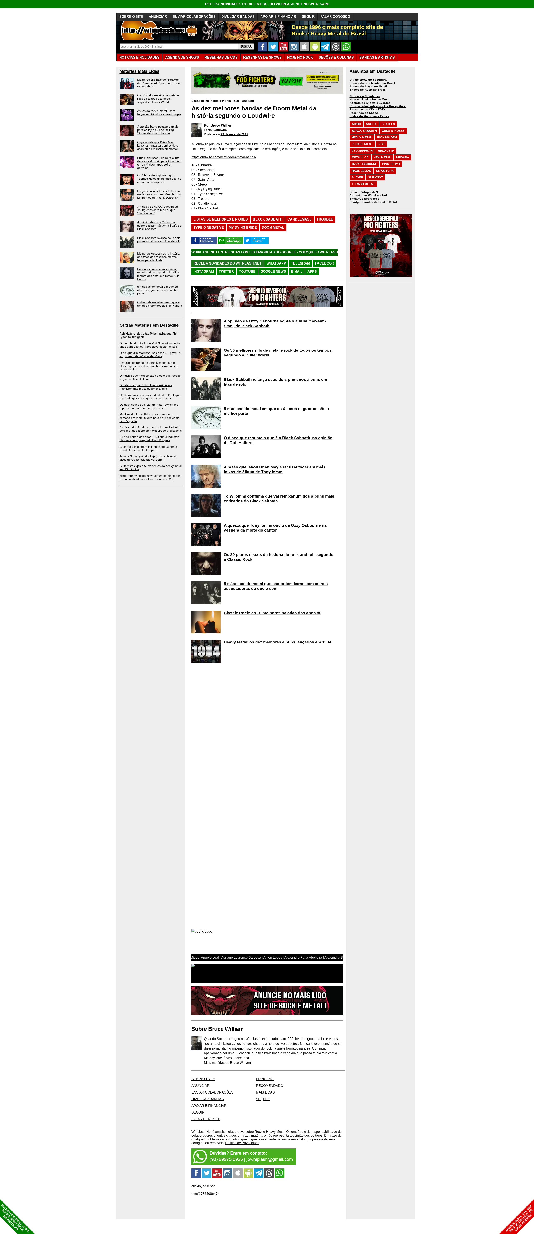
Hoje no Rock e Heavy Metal (369, 99)
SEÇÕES (336, 57)
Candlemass (299, 219)
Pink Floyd (391, 164)
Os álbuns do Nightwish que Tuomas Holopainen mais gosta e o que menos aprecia (159, 179)
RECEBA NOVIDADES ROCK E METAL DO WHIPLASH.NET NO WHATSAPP (267, 4)
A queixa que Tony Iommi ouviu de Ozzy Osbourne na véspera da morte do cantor (275, 527)
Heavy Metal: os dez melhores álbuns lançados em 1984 (277, 642)
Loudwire (220, 130)
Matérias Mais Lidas (139, 71)
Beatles (388, 124)
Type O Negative (209, 227)
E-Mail (296, 271)
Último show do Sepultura (368, 79)
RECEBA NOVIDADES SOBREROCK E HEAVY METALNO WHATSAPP (15, 1218)
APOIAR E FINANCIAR (278, 16)
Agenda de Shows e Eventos (370, 102)
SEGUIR (308, 16)
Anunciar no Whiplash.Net (368, 195)
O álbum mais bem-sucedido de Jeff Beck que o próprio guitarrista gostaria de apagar (150, 396)
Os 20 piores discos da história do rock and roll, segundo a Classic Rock (279, 557)
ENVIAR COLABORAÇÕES (194, 16)
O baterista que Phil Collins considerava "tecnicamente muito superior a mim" (146, 387)
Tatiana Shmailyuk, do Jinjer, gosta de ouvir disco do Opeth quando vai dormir (148, 458)
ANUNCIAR (158, 16)
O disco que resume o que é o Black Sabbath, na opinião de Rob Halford (278, 440)
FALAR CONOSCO (335, 16)
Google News (273, 271)
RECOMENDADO (269, 1085)
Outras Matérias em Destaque (149, 325)
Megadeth (386, 150)
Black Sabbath (243, 100)
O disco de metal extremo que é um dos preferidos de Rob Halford (159, 304)
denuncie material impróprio (297, 1139)
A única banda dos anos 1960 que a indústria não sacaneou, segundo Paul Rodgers (149, 438)
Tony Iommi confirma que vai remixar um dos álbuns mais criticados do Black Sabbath (279, 498)
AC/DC (356, 124)
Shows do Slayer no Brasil (368, 86)
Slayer (357, 177)
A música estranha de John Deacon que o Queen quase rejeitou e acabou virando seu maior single (149, 366)
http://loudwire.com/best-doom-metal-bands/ (223, 157)
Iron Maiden (387, 137)
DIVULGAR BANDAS (238, 16)
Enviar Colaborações (364, 198)
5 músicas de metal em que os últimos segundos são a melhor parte (158, 290)
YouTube (247, 271)
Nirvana (402, 157)
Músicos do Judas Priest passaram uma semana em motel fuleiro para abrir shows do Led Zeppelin (149, 418)
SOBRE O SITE (131, 16)
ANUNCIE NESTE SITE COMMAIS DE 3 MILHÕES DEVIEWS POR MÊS (519, 1218)
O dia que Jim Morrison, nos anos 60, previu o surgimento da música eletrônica (150, 354)
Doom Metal (273, 227)
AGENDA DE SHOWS (182, 57)
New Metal (382, 157)
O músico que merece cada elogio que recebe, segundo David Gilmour (150, 377)
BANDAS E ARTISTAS (377, 57)
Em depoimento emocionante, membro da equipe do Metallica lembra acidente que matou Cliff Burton (158, 274)
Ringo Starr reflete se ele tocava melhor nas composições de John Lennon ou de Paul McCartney (159, 194)
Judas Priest (362, 144)
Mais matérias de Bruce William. (228, 1063)
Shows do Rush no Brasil (368, 89)
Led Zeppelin (362, 150)
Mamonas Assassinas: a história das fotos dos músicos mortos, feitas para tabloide (158, 257)
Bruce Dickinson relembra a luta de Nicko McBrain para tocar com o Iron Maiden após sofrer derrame (159, 162)
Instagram (204, 271)
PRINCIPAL (265, 1079)
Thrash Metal (363, 184)
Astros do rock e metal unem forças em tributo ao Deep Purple (159, 112)
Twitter (226, 271)
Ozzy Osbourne (364, 164)
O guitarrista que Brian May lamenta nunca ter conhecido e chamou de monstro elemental (157, 145)
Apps (312, 271)
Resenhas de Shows (364, 112)
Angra (371, 124)
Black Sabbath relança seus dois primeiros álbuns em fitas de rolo (158, 239)
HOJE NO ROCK (300, 57)
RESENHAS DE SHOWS (262, 57)
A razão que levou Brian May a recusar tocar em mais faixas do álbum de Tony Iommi (274, 469)
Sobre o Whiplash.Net (365, 192)
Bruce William (221, 125)
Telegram (300, 263)
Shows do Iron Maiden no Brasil (372, 83)
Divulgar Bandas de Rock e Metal (373, 202)
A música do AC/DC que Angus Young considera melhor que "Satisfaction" (157, 210)
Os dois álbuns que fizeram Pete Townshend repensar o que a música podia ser (149, 406)
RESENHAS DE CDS (221, 57)
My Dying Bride (243, 227)
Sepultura (385, 170)
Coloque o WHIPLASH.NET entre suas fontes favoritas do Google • (287, 252)
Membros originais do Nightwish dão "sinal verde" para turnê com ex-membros (159, 83)
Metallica (360, 157)
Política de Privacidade (242, 1143)
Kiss (381, 144)
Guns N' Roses (393, 130)
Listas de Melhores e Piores (211, 100)
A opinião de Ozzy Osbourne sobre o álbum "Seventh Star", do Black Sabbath (159, 226)
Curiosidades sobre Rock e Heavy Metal (378, 106)
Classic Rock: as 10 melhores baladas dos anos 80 (272, 613)
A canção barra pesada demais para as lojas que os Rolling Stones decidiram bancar (157, 130)
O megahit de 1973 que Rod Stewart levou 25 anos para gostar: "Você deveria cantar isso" (150, 345)
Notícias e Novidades (365, 96)
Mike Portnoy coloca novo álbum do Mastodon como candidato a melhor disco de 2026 (150, 477)
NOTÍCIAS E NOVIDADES (139, 57)
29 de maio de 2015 (234, 134)
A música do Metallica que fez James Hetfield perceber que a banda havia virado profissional (151, 429)
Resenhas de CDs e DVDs (368, 109)
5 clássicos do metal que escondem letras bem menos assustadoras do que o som (276, 586)
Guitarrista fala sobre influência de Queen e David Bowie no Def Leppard (148, 448)
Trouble (325, 219)
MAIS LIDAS (265, 1092)
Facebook (324, 263)
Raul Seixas (361, 170)
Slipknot (375, 177)
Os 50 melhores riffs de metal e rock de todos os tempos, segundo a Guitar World (158, 99)
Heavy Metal (362, 137)
